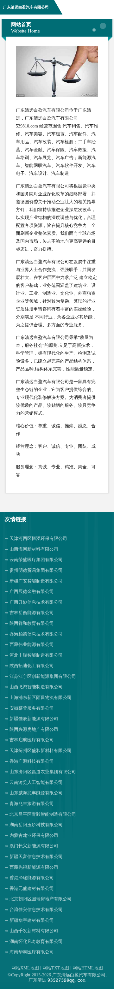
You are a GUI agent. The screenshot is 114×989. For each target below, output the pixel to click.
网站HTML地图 (88, 968)
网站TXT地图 (55, 968)
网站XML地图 (25, 968)
